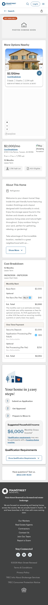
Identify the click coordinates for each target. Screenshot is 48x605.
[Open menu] (43, 4)
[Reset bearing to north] (7, 129)
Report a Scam (24, 540)
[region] (24, 112)
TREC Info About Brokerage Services (23, 577)
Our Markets (24, 521)
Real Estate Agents (24, 524)
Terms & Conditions (23, 567)
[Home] (9, 4)
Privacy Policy (23, 572)
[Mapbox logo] (10, 133)
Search (11, 11)
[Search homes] (27, 4)
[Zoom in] (7, 122)
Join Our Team (24, 536)
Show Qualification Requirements (22, 458)
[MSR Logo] (24, 491)
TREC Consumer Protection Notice (24, 582)
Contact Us (24, 532)
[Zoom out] (7, 126)
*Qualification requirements (19, 437)
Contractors (24, 528)
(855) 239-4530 (24, 475)
